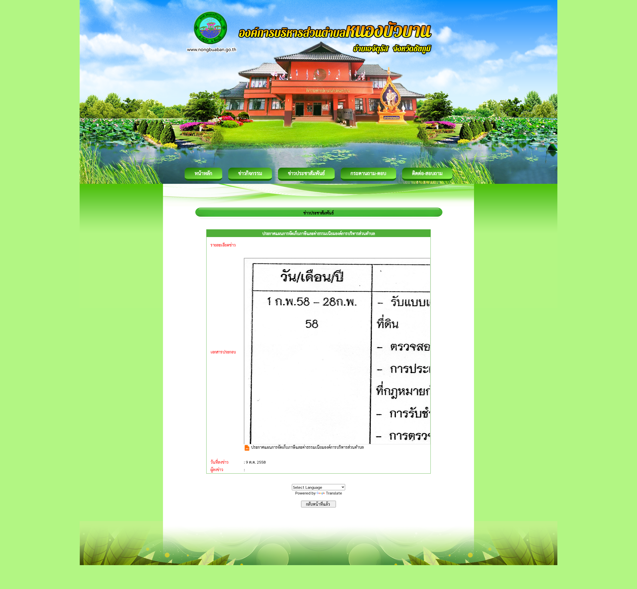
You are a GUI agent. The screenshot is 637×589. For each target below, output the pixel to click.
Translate (334, 492)
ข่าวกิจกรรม (250, 173)
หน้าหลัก (203, 173)
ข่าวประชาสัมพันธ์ (306, 173)
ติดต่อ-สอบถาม (427, 173)
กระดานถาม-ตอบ (368, 173)
